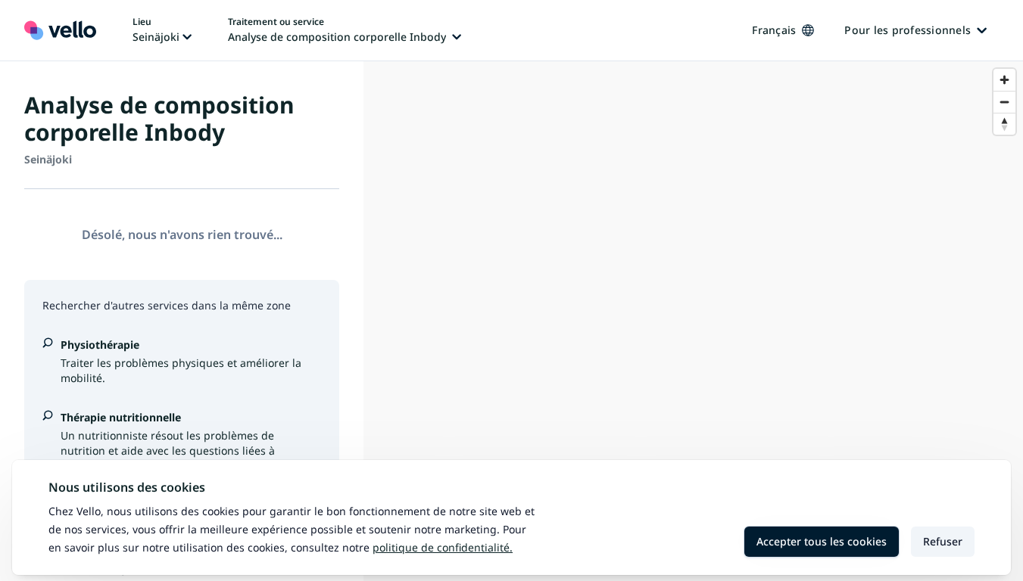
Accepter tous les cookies (821, 541)
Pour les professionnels (907, 30)
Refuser (942, 541)
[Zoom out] (1004, 102)
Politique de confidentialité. (443, 547)
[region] (693, 321)
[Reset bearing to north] (1004, 124)
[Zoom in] (1004, 80)
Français (774, 30)
